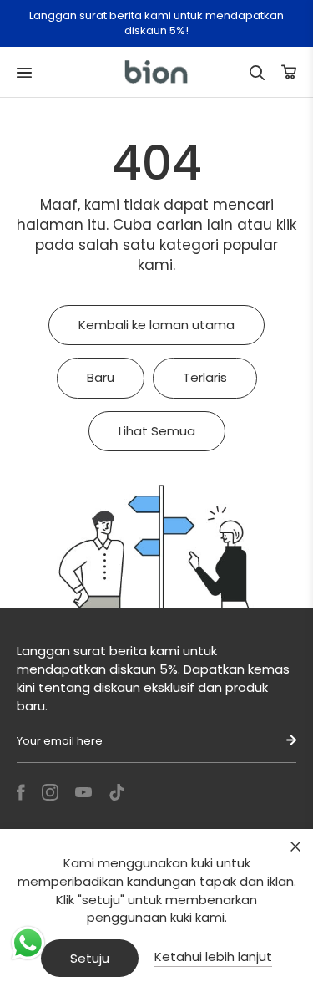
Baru (100, 377)
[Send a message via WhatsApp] (28, 943)
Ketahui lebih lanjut (213, 956)
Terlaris (205, 377)
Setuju (89, 958)
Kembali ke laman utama (156, 324)
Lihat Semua (157, 431)
